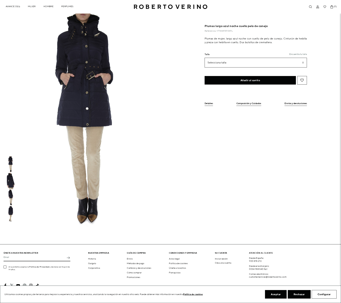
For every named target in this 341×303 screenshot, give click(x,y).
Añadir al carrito (250, 80)
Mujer (32, 6)
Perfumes (67, 6)
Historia (92, 258)
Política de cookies (178, 263)
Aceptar (276, 294)
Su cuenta (221, 253)
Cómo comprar (134, 272)
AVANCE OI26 (13, 6)
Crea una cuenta (223, 262)
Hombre (48, 6)
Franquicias (174, 272)
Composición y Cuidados (248, 103)
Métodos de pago (135, 263)
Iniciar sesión (221, 258)
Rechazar (299, 294)
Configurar (324, 294)
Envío (130, 258)
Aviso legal (174, 258)
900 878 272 (255, 261)
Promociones (133, 277)
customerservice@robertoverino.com (267, 276)
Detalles (209, 103)
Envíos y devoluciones (296, 103)
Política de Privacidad (39, 267)
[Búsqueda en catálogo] (310, 6)
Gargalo (92, 263)
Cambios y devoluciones (139, 268)
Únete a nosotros (177, 268)
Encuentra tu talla (298, 54)
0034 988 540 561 (258, 269)
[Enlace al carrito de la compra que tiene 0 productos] (332, 6)
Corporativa (94, 268)
